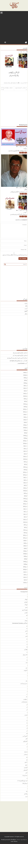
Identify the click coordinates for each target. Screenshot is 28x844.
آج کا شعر (25, 83)
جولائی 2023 (25, 459)
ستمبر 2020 (25, 548)
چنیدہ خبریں (25, 649)
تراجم (26, 634)
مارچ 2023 (25, 470)
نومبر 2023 (25, 449)
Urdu (17, 83)
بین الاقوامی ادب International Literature (19, 623)
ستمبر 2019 (25, 580)
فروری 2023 (25, 472)
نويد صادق (19, 52)
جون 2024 (25, 430)
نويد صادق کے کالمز (24, 783)
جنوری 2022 (25, 506)
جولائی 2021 (25, 522)
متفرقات (26, 762)
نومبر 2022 (25, 480)
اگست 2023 (25, 456)
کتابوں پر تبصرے (25, 736)
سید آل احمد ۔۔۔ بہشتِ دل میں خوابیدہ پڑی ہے (21, 88)
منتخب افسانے (25, 768)
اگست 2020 (25, 551)
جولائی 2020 (25, 554)
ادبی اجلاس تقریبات (24, 610)
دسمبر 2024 (25, 414)
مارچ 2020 (25, 564)
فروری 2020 (25, 567)
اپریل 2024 (25, 435)
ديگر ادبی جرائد (25, 670)
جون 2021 (25, 525)
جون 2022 (25, 493)
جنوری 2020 (25, 569)
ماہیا (26, 757)
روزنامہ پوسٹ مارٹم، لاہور (23, 683)
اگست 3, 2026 (24, 146)
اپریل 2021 (25, 530)
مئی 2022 (25, 496)
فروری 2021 (25, 535)
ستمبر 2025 (25, 391)
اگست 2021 (25, 519)
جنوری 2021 (25, 538)
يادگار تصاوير (25, 794)
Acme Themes (14, 841)
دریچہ (26, 668)
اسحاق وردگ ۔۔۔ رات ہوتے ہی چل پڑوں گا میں (21, 361)
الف (23, 83)
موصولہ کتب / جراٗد (24, 775)
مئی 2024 (25, 433)
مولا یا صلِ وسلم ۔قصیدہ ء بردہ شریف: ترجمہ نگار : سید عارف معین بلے (18, 358)
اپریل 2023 (25, 467)
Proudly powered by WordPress (8, 839)
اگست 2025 (25, 393)
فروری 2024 (25, 441)
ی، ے (26, 796)
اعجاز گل (26, 306)
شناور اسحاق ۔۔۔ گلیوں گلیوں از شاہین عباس (21, 353)
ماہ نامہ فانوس (25, 754)
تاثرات (26, 631)
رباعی (26, 681)
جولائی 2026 (25, 375)
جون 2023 (25, 462)
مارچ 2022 (25, 501)
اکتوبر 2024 (25, 420)
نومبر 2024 (25, 417)
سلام (26, 697)
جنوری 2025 (25, 412)
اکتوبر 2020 (25, 546)
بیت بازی (21, 83)
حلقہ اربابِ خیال (25, 655)
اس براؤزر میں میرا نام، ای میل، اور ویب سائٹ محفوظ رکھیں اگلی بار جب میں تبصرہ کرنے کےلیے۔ (14, 255)
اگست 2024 (25, 425)
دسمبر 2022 (25, 477)
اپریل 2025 (25, 404)
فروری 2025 (25, 409)
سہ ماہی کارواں (25, 699)
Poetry (9, 83)
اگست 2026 (25, 372)
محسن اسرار (26, 309)
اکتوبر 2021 (25, 514)
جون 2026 (25, 378)
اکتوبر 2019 (25, 577)
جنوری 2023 (25, 475)
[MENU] (1, 13)
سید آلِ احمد (25, 303)
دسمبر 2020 (25, 540)
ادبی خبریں (26, 613)
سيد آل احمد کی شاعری (24, 702)
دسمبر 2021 (25, 509)
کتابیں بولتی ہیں (25, 741)
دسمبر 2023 (25, 446)
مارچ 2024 (25, 438)
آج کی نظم (26, 605)
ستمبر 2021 (25, 517)
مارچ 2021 (25, 533)
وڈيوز (26, 791)
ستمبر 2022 (25, 485)
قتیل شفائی (26, 311)
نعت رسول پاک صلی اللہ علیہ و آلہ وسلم (22, 781)
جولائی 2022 (25, 491)
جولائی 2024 (25, 428)
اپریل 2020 (25, 561)
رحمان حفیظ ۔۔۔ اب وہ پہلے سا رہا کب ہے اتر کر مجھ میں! (7, 88)
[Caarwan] (26, 42)
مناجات (26, 765)
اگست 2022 (25, 488)
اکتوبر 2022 (25, 483)
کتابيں (26, 739)
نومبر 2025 (25, 386)
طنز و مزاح (26, 715)
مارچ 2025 (25, 407)
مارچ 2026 (25, 383)
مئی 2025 (25, 401)
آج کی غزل (25, 602)
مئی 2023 (25, 464)
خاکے (26, 662)
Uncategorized (24, 592)
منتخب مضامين (25, 770)
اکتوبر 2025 (25, 388)
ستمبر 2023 (25, 454)
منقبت (26, 773)
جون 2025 (25, 399)
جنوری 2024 (25, 443)
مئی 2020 (25, 559)
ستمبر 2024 (25, 422)
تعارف (26, 636)
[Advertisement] (14, 26)
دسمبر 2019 (25, 572)
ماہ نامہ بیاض (25, 752)
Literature (5, 83)
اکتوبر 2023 (25, 451)
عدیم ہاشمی (26, 314)
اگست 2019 (25, 582)
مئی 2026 (25, 380)
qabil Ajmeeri (13, 83)
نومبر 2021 (25, 512)
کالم (26, 733)
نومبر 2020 (25, 543)
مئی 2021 (25, 527)
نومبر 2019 (25, 575)
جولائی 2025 (25, 396)
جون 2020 (25, 556)
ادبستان (26, 607)
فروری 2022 (25, 504)
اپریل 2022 (25, 498)
